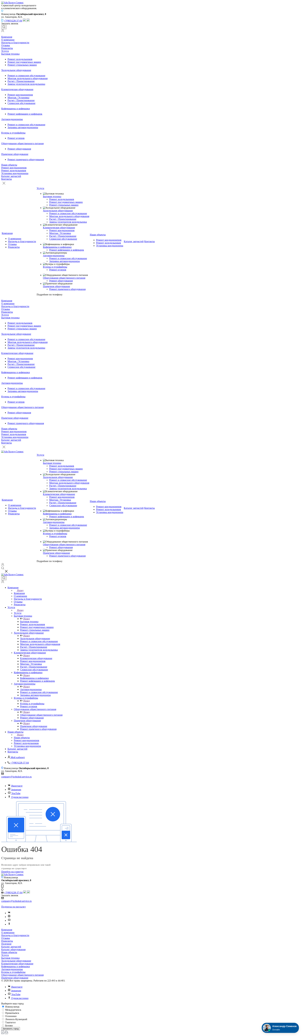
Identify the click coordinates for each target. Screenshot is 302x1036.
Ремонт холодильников (20, 59)
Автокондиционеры (12, 119)
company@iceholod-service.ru (16, 776)
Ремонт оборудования (19, 148)
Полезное (6, 943)
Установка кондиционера (14, 173)
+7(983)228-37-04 (13, 20)
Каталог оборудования (13, 949)
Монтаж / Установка (18, 97)
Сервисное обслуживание (21, 103)
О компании (7, 39)
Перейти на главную (12, 871)
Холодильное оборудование (16, 70)
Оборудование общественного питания (22, 143)
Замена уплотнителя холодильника (26, 84)
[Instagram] (9, 916)
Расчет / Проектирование (21, 81)
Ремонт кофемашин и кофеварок (25, 114)
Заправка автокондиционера (23, 127)
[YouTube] (9, 920)
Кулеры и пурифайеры (13, 132)
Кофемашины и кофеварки (15, 108)
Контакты (6, 179)
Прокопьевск (12, 1013)
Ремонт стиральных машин (22, 65)
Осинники (11, 1016)
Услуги (5, 51)
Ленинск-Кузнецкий (16, 1019)
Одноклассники (19, 797)
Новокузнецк (12, 1006)
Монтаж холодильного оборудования (28, 78)
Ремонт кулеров (16, 138)
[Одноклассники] (9, 924)
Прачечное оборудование (14, 154)
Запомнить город (11, 1029)
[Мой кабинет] (2, 31)
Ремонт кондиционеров (20, 94)
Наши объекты (9, 164)
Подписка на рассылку (13, 906)
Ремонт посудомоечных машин (24, 62)
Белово (9, 1025)
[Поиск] (4, 27)
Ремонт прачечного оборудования (26, 159)
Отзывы (5, 45)
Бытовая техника (10, 54)
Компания (6, 37)
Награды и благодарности (15, 42)
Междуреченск (13, 1009)
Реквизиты (7, 48)
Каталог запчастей (11, 176)
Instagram (16, 789)
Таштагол (10, 1022)
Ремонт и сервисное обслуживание (26, 75)
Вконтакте (16, 785)
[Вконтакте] (9, 913)
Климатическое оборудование (17, 89)
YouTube (15, 793)
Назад (20, 590)
